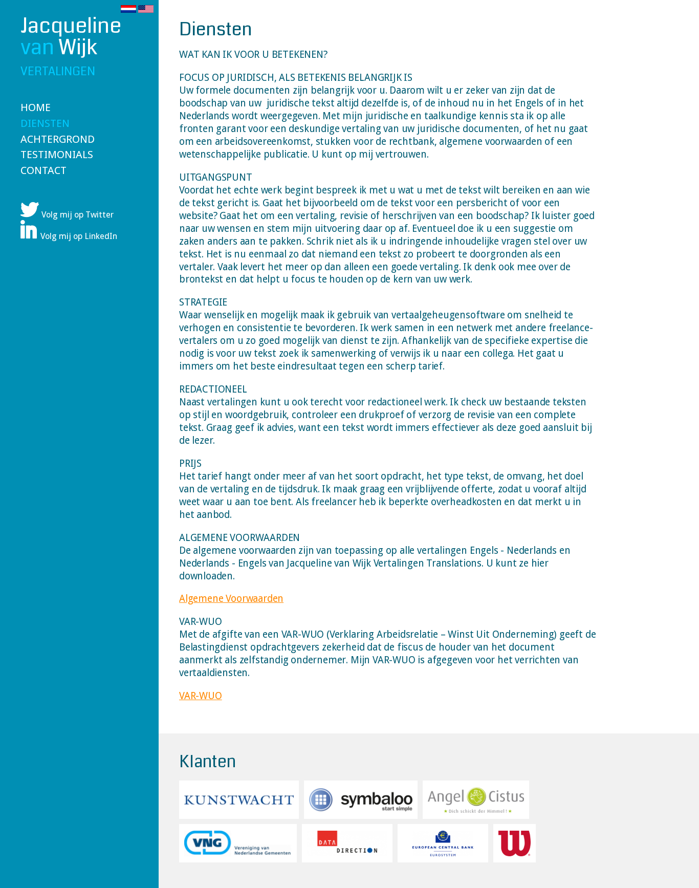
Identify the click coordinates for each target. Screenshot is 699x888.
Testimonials (56, 154)
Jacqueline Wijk (70, 47)
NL (128, 9)
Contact (43, 170)
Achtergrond (57, 139)
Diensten (45, 123)
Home (35, 107)
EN (146, 9)
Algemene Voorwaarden (231, 598)
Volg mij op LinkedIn (78, 236)
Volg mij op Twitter (77, 215)
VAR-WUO (200, 696)
